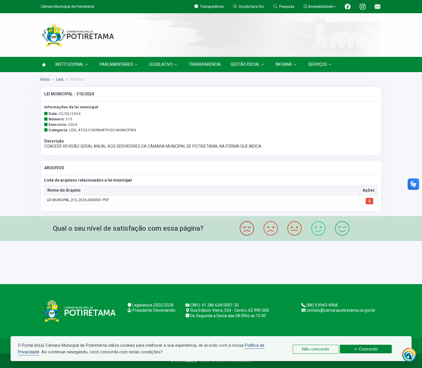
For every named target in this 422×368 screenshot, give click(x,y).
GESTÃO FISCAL (245, 64)
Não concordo (315, 349)
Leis (59, 79)
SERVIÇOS (317, 64)
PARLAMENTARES (116, 64)
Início (45, 79)
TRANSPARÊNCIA (205, 64)
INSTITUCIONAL (69, 64)
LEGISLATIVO (161, 64)
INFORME (284, 64)
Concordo (368, 349)
